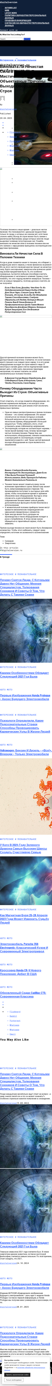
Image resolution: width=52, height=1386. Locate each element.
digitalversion (8, 109)
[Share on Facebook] (28, 1002)
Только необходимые (14, 1380)
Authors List (11, 7)
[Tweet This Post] (28, 1004)
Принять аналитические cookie (17, 1375)
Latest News (11, 13)
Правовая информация (18, 20)
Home (7, 10)
